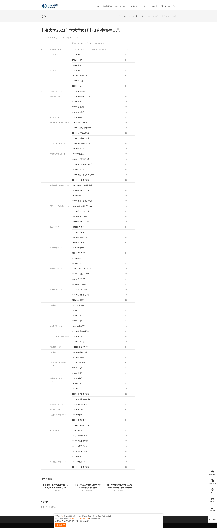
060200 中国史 (77, 81)
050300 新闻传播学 (80, 404)
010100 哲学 (77, 415)
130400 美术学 (77, 258)
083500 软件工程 (78, 149)
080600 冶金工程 (78, 195)
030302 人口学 (77, 310)
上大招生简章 (67, 38)
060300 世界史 (77, 86)
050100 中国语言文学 (79, 75)
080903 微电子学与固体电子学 (83, 175)
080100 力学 (77, 336)
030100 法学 (77, 117)
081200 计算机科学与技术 (82, 143)
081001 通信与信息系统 (80, 133)
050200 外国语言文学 (81, 91)
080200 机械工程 (79, 154)
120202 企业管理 (78, 107)
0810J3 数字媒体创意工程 (82, 269)
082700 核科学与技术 (79, 216)
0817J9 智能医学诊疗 (79, 451)
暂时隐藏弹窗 (61, 525)
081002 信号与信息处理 (80, 138)
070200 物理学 (77, 60)
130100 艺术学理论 (79, 253)
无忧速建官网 (73, 518)
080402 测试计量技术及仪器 (82, 164)
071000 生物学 (78, 227)
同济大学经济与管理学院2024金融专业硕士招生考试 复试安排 (120, 486)
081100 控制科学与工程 (80, 180)
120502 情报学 (77, 368)
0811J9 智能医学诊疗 (79, 436)
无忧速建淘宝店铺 (83, 518)
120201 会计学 (77, 102)
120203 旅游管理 (78, 112)
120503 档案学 (77, 373)
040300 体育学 (78, 409)
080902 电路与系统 (80, 122)
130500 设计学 (77, 263)
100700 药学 (76, 456)
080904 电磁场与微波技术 (81, 128)
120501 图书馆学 (79, 362)
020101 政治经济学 (79, 420)
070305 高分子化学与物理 (82, 185)
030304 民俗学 (77, 321)
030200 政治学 (78, 70)
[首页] (120, 16)
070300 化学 (76, 65)
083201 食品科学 (78, 242)
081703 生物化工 (78, 232)
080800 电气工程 (78, 169)
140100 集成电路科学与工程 (82, 331)
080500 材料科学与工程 (80, 190)
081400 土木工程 (78, 342)
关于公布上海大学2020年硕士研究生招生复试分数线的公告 (55, 486)
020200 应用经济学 (79, 357)
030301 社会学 (78, 305)
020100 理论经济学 (80, 352)
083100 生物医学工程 (79, 237)
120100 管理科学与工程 (81, 96)
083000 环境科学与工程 (80, 222)
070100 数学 (77, 55)
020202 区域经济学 (80, 289)
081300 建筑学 (78, 248)
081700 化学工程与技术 (80, 211)
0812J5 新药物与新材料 (80, 441)
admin (45, 38)
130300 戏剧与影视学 (79, 284)
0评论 (76, 38)
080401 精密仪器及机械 (80, 159)
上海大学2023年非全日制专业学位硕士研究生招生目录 (88, 486)
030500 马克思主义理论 (80, 425)
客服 (62, 516)
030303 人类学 (77, 316)
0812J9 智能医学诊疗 (79, 446)
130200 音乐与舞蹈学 (81, 347)
